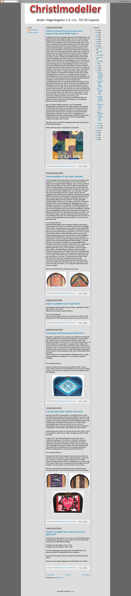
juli (98, 63)
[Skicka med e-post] (79, 166)
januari (99, 127)
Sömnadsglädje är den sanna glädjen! (64, 176)
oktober (99, 55)
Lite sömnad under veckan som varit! (64, 411)
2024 (97, 34)
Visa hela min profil (33, 32)
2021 (97, 41)
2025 (97, 32)
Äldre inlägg (86, 575)
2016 (97, 135)
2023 (97, 37)
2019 (97, 46)
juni (98, 65)
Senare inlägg (50, 575)
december (99, 48)
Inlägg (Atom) (59, 577)
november (99, 51)
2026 (97, 30)
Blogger (72, 591)
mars (98, 123)
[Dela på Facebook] (85, 166)
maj (98, 67)
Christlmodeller (34, 30)
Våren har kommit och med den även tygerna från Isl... (100, 75)
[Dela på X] (83, 166)
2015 (97, 137)
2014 (97, 139)
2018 (97, 130)
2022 (97, 39)
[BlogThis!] (81, 166)
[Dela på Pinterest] (86, 166)
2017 (97, 133)
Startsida (68, 575)
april (98, 70)
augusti (99, 61)
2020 (97, 43)
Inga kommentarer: (71, 166)
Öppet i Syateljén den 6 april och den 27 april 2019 (100, 116)
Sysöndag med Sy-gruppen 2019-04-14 (65, 333)
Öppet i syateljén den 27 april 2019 (63, 304)
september (100, 57)
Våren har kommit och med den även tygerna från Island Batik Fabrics (64, 32)
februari (99, 125)
